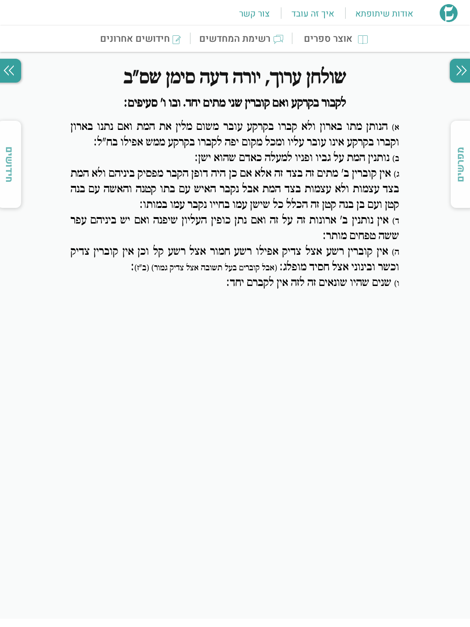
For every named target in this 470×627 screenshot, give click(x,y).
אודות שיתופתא (384, 13)
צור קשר (254, 13)
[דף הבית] (449, 19)
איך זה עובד (312, 13)
